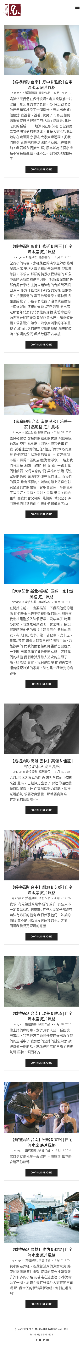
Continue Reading (42, 169)
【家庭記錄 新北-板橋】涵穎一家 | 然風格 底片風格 (41, 594)
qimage (16, 93)
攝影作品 (44, 93)
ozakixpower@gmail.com (53, 1329)
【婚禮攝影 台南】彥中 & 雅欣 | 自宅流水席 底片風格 (41, 84)
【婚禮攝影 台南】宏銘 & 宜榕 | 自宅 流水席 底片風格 (41, 1142)
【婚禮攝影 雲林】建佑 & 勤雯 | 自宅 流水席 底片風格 (41, 1252)
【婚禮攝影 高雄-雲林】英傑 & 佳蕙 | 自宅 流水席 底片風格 (41, 763)
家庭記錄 (31, 432)
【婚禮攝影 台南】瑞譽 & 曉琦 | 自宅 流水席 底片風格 (41, 1016)
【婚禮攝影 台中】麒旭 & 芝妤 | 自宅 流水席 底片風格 (41, 890)
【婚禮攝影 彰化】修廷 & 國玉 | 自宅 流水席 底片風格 (41, 249)
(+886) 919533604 (43, 1334)
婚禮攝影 (31, 93)
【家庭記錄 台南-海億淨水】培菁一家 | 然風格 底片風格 (42, 424)
